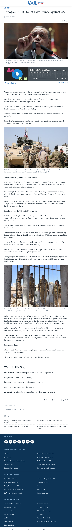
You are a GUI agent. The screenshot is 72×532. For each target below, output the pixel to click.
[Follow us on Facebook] (6, 442)
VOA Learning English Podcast (46, 521)
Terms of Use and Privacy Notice (14, 461)
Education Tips (9, 525)
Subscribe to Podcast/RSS (45, 457)
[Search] (59, 529)
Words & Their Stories (44, 518)
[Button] (65, 21)
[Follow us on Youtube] (15, 442)
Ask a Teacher (8, 521)
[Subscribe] (32, 442)
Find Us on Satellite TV (44, 461)
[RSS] (23, 442)
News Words (41, 489)
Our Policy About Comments (46, 468)
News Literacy (41, 486)
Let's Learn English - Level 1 (13, 493)
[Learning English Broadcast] (44, 529)
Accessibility (8, 464)
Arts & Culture (9, 514)
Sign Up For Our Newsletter (45, 454)
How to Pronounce (42, 493)
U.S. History (40, 514)
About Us (7, 454)
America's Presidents (11, 507)
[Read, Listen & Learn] (13, 529)
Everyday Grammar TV (11, 486)
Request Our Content (11, 468)
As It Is (7, 8)
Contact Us (7, 457)
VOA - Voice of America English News (44, 72)
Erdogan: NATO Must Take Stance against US (46, 70)
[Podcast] (28, 442)
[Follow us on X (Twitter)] (10, 442)
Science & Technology (44, 511)
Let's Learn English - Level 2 (46, 479)
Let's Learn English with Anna (13, 489)
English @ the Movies (11, 482)
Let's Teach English (43, 482)
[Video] (28, 529)
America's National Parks (12, 504)
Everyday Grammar (43, 504)
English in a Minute (10, 479)
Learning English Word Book (46, 464)
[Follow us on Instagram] (19, 442)
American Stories (10, 511)
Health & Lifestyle (42, 507)
